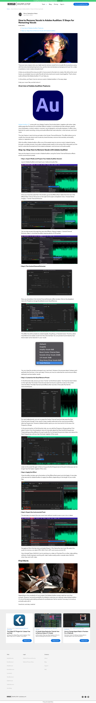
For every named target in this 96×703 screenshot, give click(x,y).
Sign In (62, 4)
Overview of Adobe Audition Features (32, 28)
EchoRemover (10, 662)
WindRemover (10, 677)
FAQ (45, 669)
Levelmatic (9, 673)
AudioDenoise (10, 658)
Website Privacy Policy (28, 662)
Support (46, 665)
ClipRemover (10, 680)
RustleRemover (10, 669)
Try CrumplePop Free (81, 4)
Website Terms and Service (29, 658)
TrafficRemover (10, 684)
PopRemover (10, 665)
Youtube (88, 697)
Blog (50, 4)
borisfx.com (59, 0)
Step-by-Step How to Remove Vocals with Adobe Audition (38, 30)
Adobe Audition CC (24, 124)
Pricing (56, 4)
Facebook (85, 697)
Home (8, 9)
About (45, 658)
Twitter (82, 697)
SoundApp (9, 688)
